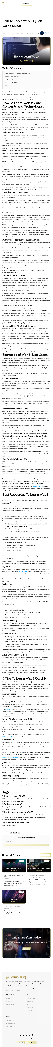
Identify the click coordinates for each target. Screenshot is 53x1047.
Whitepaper (31, 1042)
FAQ (6, 85)
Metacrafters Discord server (10, 757)
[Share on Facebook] (19, 833)
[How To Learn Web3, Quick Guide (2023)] (14, 833)
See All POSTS (45, 855)
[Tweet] (16, 833)
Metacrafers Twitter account (10, 737)
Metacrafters (6, 506)
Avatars (21, 1042)
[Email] (11, 833)
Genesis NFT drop (38, 486)
